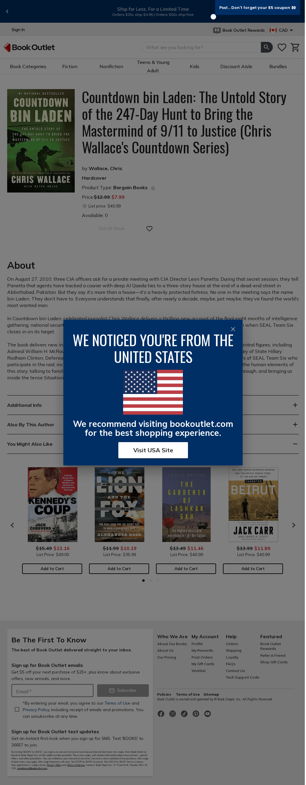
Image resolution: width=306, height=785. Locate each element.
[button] (257, 7)
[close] (233, 329)
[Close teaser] (213, 17)
